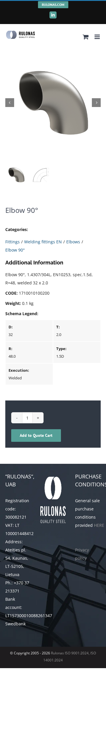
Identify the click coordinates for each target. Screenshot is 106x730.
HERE (99, 525)
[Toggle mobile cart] (86, 37)
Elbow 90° (15, 250)
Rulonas (57, 653)
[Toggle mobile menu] (98, 37)
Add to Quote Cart (36, 435)
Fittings (12, 242)
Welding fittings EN (43, 242)
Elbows (73, 242)
